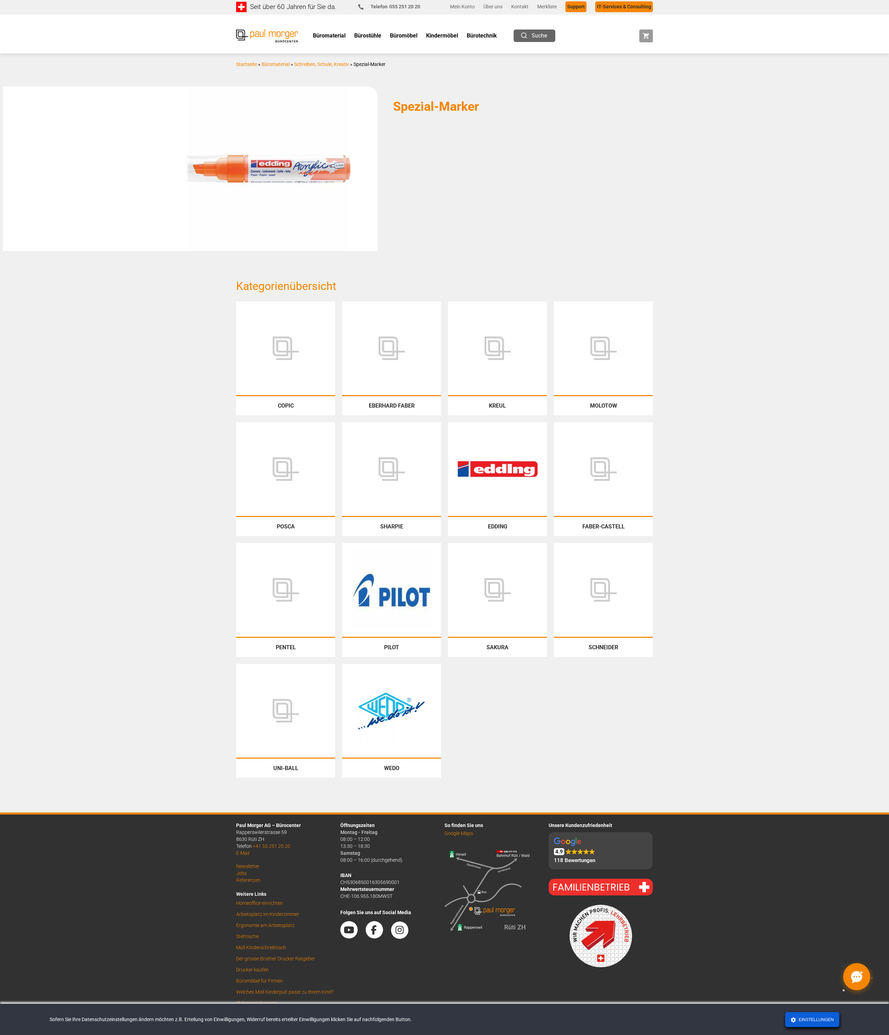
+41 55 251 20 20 (271, 846)
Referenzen (248, 880)
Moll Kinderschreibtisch (261, 947)
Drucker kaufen (252, 970)
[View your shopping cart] (646, 36)
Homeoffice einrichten (259, 903)
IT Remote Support (256, 1003)
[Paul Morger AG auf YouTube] (352, 936)
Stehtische (247, 936)
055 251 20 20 (395, 6)
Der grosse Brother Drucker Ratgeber (275, 958)
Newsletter (247, 866)
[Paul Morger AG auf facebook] (378, 936)
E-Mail (242, 853)
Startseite (246, 64)
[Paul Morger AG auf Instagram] (403, 936)
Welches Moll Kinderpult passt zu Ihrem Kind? (284, 992)
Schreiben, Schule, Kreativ (321, 64)
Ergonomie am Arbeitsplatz (265, 925)
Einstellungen (816, 1019)
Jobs (241, 873)
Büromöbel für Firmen (259, 981)
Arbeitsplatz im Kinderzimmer (267, 914)
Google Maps (458, 833)
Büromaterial (275, 64)
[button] (601, 850)
